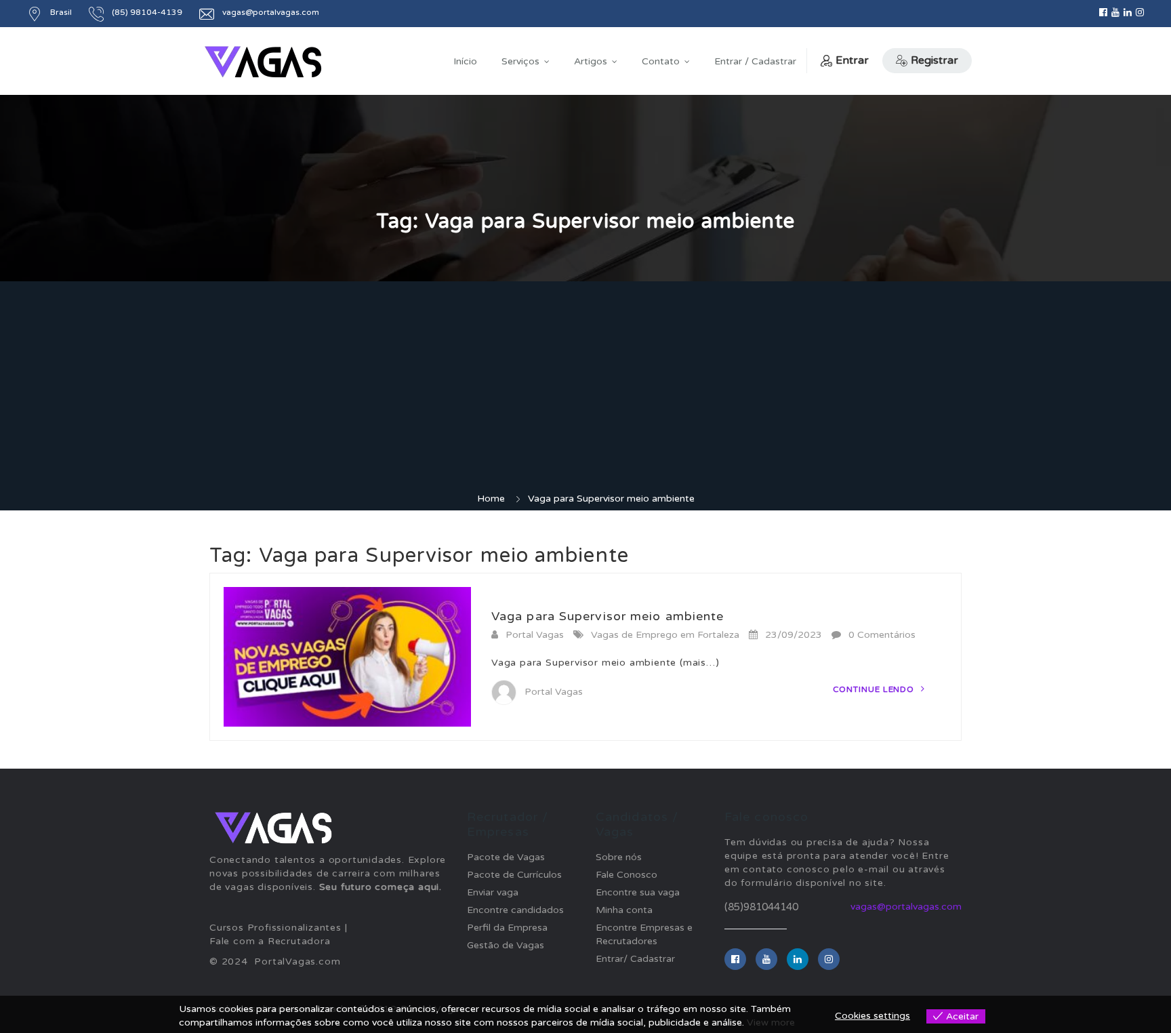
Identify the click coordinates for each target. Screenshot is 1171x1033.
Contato (661, 61)
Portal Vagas (535, 635)
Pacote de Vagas (506, 857)
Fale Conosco (626, 874)
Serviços (520, 61)
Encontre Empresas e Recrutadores (644, 934)
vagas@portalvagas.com (906, 906)
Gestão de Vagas (505, 945)
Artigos (590, 61)
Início (465, 61)
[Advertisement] (585, 390)
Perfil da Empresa (507, 927)
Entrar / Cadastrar (755, 61)
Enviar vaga (492, 892)
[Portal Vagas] (263, 62)
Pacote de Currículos (514, 874)
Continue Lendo (875, 689)
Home (491, 498)
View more (771, 1022)
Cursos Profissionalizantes (275, 927)
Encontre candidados (515, 910)
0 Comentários (882, 635)
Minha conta (624, 910)
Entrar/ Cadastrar (635, 959)
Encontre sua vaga (638, 892)
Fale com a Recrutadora (270, 941)
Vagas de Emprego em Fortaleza (665, 635)
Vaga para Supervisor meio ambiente (607, 616)
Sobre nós (619, 857)
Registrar (934, 60)
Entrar (852, 60)
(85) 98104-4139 (147, 12)
